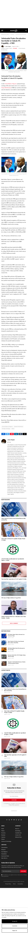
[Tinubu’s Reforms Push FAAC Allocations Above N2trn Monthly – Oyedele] (14, 607)
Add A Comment (14, 623)
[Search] (26, 30)
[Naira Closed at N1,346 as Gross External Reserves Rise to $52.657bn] (14, 509)
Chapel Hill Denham (6, 87)
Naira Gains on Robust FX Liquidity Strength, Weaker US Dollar (13, 539)
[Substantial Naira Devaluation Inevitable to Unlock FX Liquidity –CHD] (14, 60)
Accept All (14, 921)
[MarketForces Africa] (14, 30)
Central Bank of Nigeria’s (11, 83)
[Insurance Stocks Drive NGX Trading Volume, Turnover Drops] (4, 656)
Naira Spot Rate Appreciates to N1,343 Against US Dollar (14, 579)
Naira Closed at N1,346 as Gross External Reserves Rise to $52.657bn (13, 519)
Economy (12, 34)
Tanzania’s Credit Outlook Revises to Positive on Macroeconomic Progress (16, 662)
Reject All (14, 930)
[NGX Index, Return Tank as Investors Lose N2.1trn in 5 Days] (4, 636)
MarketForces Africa (5, 34)
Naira (13, 428)
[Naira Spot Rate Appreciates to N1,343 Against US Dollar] (14, 570)
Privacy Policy (11, 804)
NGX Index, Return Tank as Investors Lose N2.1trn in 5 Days (16, 635)
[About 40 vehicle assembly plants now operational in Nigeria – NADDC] (14, 550)
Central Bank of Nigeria (7, 426)
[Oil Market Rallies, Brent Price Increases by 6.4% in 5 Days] (4, 649)
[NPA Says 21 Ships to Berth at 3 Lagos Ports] (14, 589)
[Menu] (2, 30)
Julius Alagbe (8, 46)
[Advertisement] (14, 14)
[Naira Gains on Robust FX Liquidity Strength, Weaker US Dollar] (14, 529)
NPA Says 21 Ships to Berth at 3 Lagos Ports (11, 598)
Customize (14, 925)
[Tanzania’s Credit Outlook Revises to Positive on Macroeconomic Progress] (4, 663)
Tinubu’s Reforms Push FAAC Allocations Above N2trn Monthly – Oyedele (13, 617)
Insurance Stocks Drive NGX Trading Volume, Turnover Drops (17, 655)
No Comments (22, 48)
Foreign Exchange (6, 428)
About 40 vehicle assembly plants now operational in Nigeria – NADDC (12, 559)
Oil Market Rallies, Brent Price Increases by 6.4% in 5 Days (16, 648)
